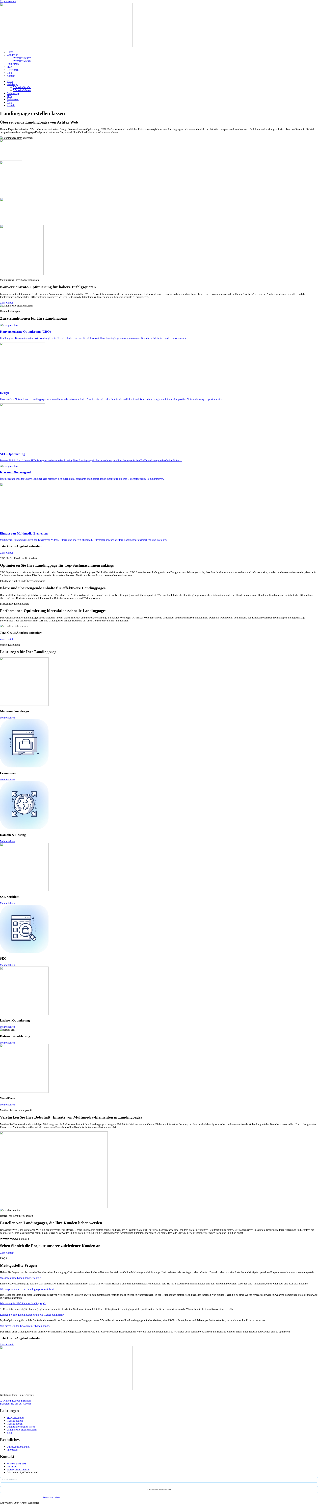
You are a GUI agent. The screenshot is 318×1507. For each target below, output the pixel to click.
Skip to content (8, 1)
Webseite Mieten (22, 60)
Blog (9, 72)
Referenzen (13, 69)
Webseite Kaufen (22, 57)
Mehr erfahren (7, 717)
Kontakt (11, 75)
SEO (9, 66)
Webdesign (12, 54)
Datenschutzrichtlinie (51, 1497)
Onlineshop (13, 63)
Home (10, 52)
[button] (20, 1278)
